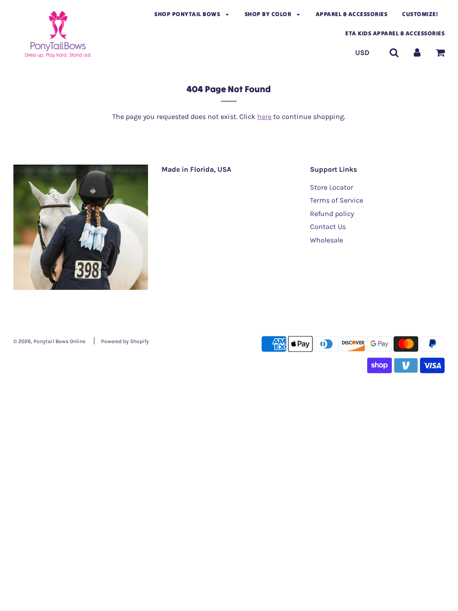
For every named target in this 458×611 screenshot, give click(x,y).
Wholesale (326, 240)
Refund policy (332, 213)
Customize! (420, 14)
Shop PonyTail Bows (188, 14)
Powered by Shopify (125, 341)
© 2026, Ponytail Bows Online (49, 341)
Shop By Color (269, 14)
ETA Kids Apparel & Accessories (395, 33)
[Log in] (417, 52)
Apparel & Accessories (352, 14)
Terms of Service (336, 200)
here (264, 116)
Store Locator (331, 187)
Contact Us (328, 226)
